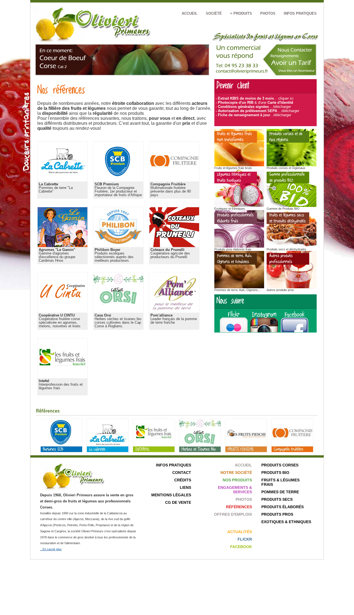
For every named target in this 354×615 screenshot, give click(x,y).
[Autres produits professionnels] (291, 287)
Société (214, 13)
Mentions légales (171, 495)
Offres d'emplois (233, 514)
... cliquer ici (283, 98)
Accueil (189, 13)
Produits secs (277, 499)
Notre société (236, 472)
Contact (181, 472)
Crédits (182, 480)
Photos (267, 13)
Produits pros (277, 514)
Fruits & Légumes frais (280, 482)
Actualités (239, 532)
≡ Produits (241, 13)
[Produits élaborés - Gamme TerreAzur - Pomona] (239, 246)
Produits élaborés (282, 507)
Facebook (241, 546)
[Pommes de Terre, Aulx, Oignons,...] (239, 287)
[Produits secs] (291, 246)
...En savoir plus (51, 549)
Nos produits (237, 480)
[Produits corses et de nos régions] (291, 165)
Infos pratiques (300, 13)
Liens (185, 487)
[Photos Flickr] (233, 331)
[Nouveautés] (239, 165)
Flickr (245, 539)
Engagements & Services (235, 489)
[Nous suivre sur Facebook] (294, 331)
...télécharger (280, 107)
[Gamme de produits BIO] (291, 206)
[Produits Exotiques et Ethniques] (239, 206)
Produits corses (279, 465)
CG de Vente (178, 502)
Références (239, 507)
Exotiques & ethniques (286, 522)
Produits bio (275, 472)
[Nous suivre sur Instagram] (265, 331)
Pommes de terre (280, 492)
